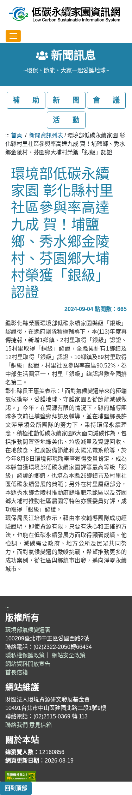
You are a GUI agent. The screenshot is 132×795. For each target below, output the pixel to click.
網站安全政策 (69, 655)
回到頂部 (16, 788)
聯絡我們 (16, 725)
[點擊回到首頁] (64, 14)
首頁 (16, 135)
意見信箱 (40, 725)
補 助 (26, 100)
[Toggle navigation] (13, 36)
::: (7, 135)
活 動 (66, 120)
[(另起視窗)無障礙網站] (20, 775)
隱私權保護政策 (25, 655)
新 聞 (66, 100)
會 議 (106, 100)
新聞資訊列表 (46, 135)
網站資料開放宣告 (27, 664)
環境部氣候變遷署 (27, 630)
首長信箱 (16, 672)
